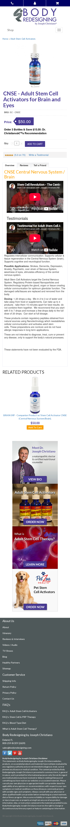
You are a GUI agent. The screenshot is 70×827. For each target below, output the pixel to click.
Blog (4, 656)
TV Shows (7, 650)
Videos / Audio (9, 644)
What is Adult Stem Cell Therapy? (19, 728)
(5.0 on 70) (20, 154)
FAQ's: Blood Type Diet (14, 722)
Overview (9, 165)
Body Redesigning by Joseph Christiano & (35, 816)
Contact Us (8, 698)
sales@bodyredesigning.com (16, 747)
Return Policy (9, 686)
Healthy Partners (11, 662)
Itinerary (6, 633)
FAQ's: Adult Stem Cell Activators (19, 711)
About (5, 627)
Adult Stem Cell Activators (22, 38)
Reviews (24, 165)
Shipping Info (9, 681)
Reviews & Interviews (13, 639)
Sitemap (6, 668)
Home (5, 38)
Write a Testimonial (39, 154)
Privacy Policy (9, 692)
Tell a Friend (40, 165)
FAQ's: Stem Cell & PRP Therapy (19, 717)
